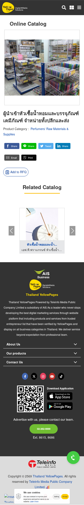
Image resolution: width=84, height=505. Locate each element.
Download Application (60, 388)
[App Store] (64, 396)
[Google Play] (64, 406)
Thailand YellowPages (42, 294)
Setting (56, 496)
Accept (64, 496)
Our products (16, 353)
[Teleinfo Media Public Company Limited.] (42, 463)
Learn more (34, 501)
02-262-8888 (43, 428)
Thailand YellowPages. (48, 476)
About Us (13, 344)
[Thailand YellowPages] (34, 376)
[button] (11, 146)
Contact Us (14, 362)
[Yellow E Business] (25, 376)
